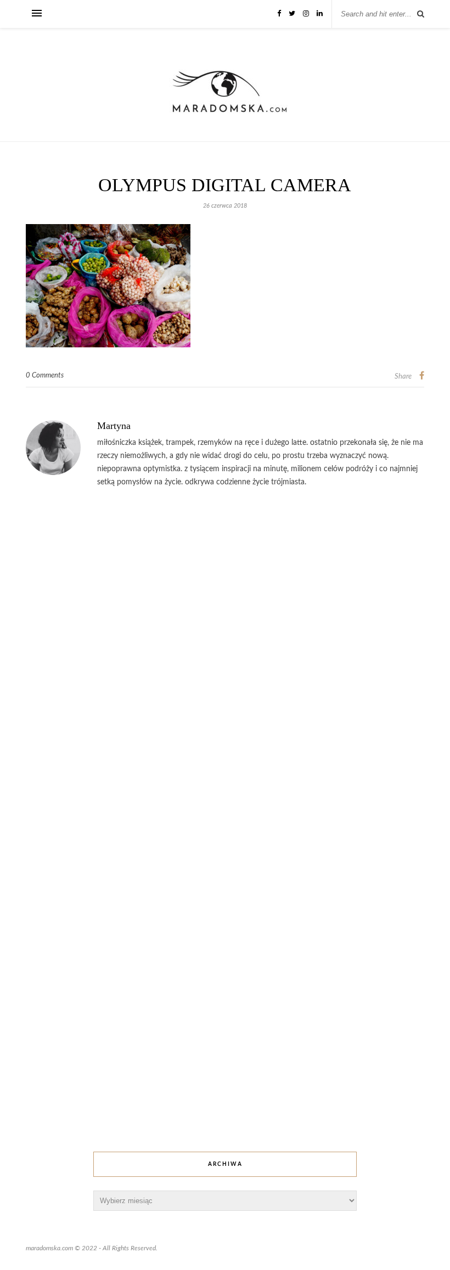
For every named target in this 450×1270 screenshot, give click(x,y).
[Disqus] (225, 663)
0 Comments (45, 375)
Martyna (114, 425)
